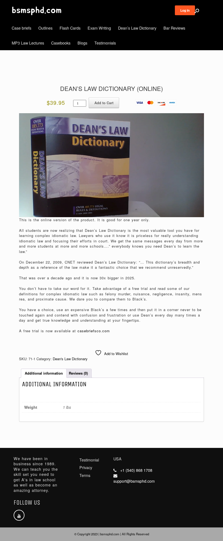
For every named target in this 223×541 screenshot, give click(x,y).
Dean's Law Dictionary (70, 358)
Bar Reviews (174, 28)
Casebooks (60, 43)
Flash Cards (70, 28)
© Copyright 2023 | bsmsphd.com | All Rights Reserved (111, 534)
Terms (84, 475)
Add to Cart (103, 102)
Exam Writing (99, 28)
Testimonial (89, 460)
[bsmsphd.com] (36, 11)
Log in (185, 10)
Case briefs (21, 28)
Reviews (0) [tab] (78, 373)
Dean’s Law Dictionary (137, 28)
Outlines (45, 28)
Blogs (82, 43)
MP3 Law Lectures (28, 43)
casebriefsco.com (94, 330)
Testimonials (105, 43)
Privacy (85, 467)
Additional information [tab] (44, 373)
